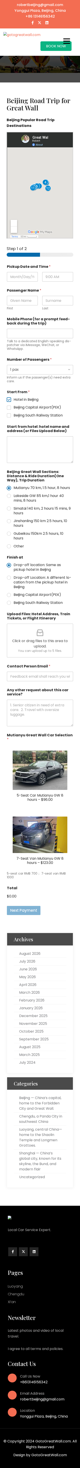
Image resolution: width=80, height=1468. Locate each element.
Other (19, 546)
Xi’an (12, 1301)
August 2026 (29, 953)
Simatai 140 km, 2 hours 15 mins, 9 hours (42, 511)
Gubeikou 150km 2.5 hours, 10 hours (38, 536)
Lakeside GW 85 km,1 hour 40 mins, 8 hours (39, 498)
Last (45, 308)
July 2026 (27, 961)
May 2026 (27, 976)
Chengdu (16, 1294)
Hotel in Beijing (26, 399)
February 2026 (31, 1000)
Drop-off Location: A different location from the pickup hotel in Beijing (42, 582)
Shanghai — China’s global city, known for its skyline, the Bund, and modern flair (40, 1161)
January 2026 (31, 1008)
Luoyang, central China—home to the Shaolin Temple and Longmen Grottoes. (40, 1137)
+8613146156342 (34, 1382)
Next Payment (23, 910)
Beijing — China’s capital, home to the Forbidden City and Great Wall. (40, 1103)
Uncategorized (32, 1177)
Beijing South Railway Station (38, 415)
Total (12, 888)
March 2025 (29, 1054)
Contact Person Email (28, 666)
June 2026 (28, 969)
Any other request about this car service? (37, 692)
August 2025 (29, 1046)
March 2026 (29, 992)
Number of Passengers (29, 359)
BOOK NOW (56, 46)
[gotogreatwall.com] (21, 34)
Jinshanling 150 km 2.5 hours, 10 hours (40, 523)
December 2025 (33, 1015)
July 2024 (27, 1062)
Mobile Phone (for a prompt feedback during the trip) (38, 321)
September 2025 (34, 1039)
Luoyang (15, 1286)
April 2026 (27, 984)
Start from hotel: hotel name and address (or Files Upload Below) (38, 429)
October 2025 (31, 1031)
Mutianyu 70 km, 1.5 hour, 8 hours (42, 488)
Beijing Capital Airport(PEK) (37, 407)
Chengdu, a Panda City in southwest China (40, 1119)
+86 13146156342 (40, 16)
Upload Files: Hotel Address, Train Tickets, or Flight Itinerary (38, 616)
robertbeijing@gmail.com (40, 4)
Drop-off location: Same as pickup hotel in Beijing (37, 567)
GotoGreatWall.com (49, 1455)
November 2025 (33, 1023)
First (10, 308)
